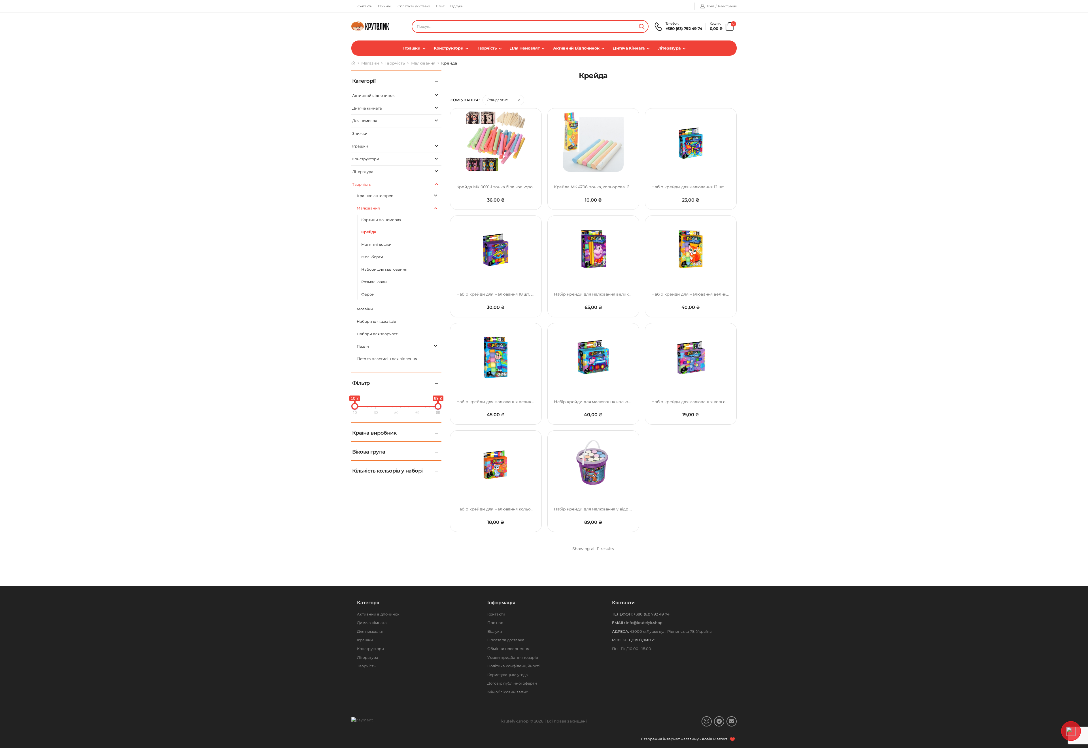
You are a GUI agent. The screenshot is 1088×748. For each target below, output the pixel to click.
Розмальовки (374, 281)
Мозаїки (365, 309)
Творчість (487, 48)
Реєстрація (727, 6)
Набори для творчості (378, 334)
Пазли (363, 346)
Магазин (370, 63)
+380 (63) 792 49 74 (684, 29)
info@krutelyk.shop (644, 622)
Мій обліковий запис (507, 692)
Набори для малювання (384, 269)
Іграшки (411, 48)
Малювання (423, 63)
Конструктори (448, 48)
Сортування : (465, 100)
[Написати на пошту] (731, 721)
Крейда (368, 232)
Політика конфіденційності (513, 666)
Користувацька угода (507, 674)
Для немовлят (524, 48)
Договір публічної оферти (512, 683)
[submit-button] (642, 26)
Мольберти (372, 257)
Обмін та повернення (508, 648)
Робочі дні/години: (633, 640)
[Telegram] (719, 721)
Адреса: (620, 631)
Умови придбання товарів (512, 657)
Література (669, 48)
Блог (440, 6)
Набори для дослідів (376, 321)
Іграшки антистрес (375, 195)
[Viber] (707, 721)
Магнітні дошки (376, 244)
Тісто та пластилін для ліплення (387, 358)
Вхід (710, 6)
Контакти (364, 6)
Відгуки (456, 6)
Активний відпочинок (576, 48)
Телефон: (622, 614)
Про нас (385, 6)
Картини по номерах (381, 219)
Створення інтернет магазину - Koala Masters (684, 739)
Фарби (368, 294)
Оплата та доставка (414, 6)
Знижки (359, 133)
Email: (618, 622)
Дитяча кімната (629, 48)
